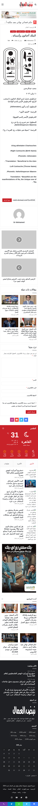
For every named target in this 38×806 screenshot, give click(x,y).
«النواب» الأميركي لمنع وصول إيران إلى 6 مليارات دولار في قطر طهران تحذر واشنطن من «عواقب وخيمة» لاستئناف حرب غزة (12, 496)
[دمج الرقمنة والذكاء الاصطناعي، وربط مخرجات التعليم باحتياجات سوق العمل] (10, 299)
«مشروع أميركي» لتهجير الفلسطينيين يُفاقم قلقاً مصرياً (14, 472)
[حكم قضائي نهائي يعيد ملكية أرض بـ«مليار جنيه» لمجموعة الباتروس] (10, 322)
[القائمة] (3, 5)
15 (19, 762)
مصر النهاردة (20, 31)
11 (4, 758)
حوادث (13, 732)
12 (34, 762)
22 (19, 766)
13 (29, 762)
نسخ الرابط (7, 200)
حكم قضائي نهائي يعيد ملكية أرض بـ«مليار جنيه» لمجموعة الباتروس (10, 331)
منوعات (13, 31)
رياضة (32, 735)
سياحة (27, 31)
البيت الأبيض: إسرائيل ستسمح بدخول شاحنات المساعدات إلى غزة (14, 483)
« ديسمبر (33, 775)
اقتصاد (32, 732)
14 (24, 762)
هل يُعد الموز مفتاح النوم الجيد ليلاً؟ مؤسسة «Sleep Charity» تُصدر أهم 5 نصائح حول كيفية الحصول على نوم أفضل (13, 531)
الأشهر (32, 464)
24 (9, 766)
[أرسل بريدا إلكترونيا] (25, 40)
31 (9, 770)
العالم (27, 27)
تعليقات (6, 464)
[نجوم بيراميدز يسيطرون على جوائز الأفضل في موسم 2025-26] (10, 637)
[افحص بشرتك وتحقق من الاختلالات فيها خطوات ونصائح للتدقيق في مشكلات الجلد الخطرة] (30, 516)
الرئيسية (32, 27)
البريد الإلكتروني (31, 387)
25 (4, 766)
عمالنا (14, 735)
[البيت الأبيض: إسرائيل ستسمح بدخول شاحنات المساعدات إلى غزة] (30, 483)
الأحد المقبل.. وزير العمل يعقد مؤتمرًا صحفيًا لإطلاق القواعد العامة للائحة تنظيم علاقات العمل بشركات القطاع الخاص (28, 333)
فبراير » (28, 775)
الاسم (34, 380)
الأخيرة (19, 464)
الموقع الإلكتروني (31, 395)
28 (24, 770)
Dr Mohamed (29, 40)
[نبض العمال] (26, 4)
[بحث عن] (35, 5)
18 (4, 762)
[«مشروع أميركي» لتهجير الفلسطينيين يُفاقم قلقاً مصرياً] (30, 473)
